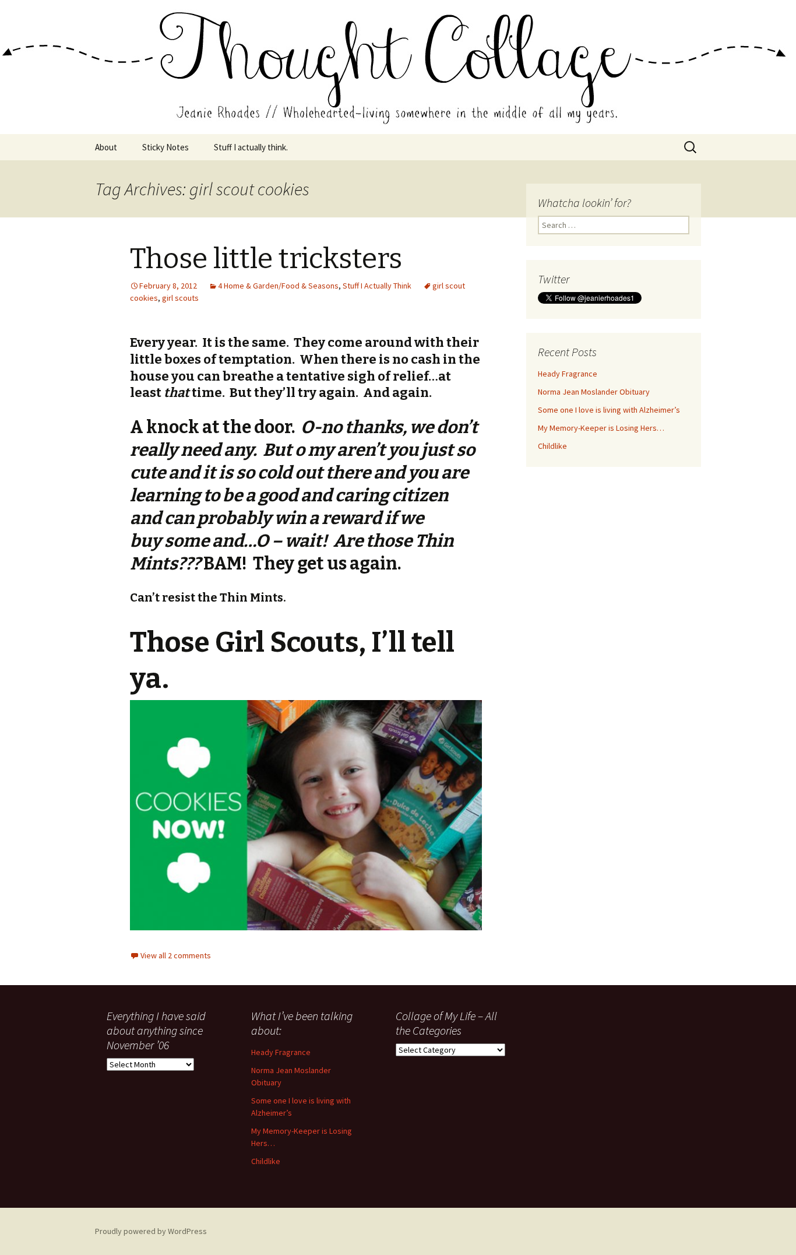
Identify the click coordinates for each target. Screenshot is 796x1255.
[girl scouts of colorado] (306, 815)
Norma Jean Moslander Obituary (594, 391)
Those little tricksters (266, 259)
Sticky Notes (165, 147)
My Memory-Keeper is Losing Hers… (601, 428)
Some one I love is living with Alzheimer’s (609, 410)
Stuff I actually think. (251, 147)
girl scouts (180, 298)
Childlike (552, 446)
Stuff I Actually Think (377, 285)
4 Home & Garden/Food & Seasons (278, 285)
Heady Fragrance (567, 373)
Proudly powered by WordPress (151, 1231)
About (106, 147)
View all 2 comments (175, 955)
